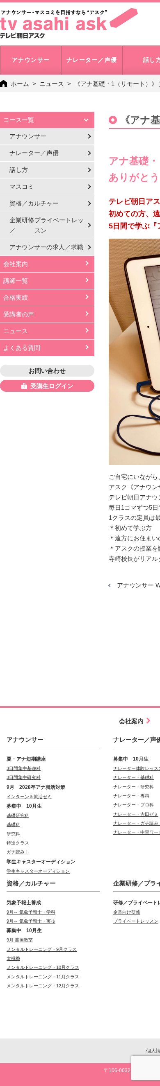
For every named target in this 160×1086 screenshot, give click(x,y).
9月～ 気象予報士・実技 (31, 921)
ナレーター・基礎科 (133, 777)
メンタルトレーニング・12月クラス (43, 985)
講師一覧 (15, 280)
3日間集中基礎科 (24, 768)
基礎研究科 (18, 815)
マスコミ (21, 186)
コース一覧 (18, 119)
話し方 (18, 169)
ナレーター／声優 (34, 152)
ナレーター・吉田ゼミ (135, 814)
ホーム (20, 83)
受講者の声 (18, 314)
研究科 (13, 833)
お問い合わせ (47, 370)
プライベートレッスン (135, 921)
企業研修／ (46, 225)
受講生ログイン (51, 385)
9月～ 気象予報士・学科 (31, 912)
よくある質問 (21, 347)
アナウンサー (27, 136)
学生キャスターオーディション (38, 871)
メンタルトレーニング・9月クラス (42, 949)
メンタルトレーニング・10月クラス (43, 967)
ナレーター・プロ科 (133, 804)
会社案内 (15, 263)
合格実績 (15, 297)
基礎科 (13, 824)
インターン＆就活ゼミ (29, 796)
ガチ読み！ (18, 851)
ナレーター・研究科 (133, 786)
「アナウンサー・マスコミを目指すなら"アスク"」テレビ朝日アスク (69, 23)
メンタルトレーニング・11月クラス (43, 976)
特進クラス (18, 842)
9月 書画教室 (20, 939)
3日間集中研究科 (24, 777)
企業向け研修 (126, 912)
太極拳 (13, 958)
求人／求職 (46, 247)
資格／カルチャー (34, 203)
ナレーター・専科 (131, 795)
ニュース (51, 83)
